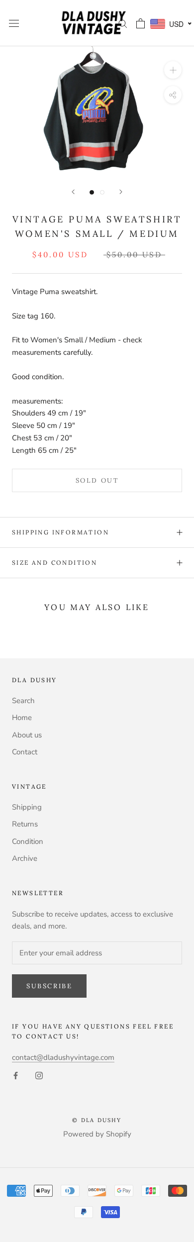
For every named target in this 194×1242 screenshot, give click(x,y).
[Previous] (73, 192)
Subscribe (49, 986)
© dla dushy (96, 1120)
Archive (24, 858)
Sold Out (97, 480)
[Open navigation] (14, 23)
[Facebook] (15, 1075)
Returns (25, 824)
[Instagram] (39, 1075)
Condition (27, 841)
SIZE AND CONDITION (54, 562)
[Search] (122, 23)
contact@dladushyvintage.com (63, 1057)
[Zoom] (173, 70)
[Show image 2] (102, 192)
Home (22, 718)
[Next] (120, 192)
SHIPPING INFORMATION (60, 532)
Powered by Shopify (97, 1134)
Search (23, 701)
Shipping (27, 807)
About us (27, 735)
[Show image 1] (92, 192)
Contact (24, 752)
